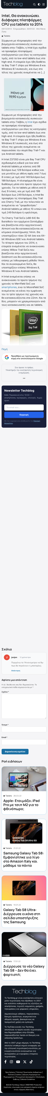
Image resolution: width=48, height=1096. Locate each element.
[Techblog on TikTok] (31, 1061)
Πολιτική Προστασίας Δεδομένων (29, 1072)
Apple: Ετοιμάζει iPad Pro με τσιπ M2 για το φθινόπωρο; (21, 804)
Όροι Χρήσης (10, 1072)
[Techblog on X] (24, 1061)
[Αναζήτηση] (34, 4)
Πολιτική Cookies (14, 1075)
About (22, 1085)
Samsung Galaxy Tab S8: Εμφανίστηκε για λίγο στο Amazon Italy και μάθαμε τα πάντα (23, 859)
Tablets (7, 36)
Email (4, 737)
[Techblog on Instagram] (11, 1061)
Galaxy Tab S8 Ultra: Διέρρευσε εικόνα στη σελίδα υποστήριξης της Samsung (21, 915)
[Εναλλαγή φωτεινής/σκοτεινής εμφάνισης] (39, 4)
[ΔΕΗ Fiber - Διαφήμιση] (24, 94)
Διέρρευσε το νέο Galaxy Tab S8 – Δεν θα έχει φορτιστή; (24, 970)
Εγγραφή (24, 414)
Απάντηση (15, 671)
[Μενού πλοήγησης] (43, 4)
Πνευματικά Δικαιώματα (25, 1077)
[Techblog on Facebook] (6, 1061)
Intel (29, 122)
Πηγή (5, 349)
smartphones (9, 287)
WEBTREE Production (34, 1085)
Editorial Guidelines (28, 1079)
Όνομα (5, 725)
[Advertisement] (24, 538)
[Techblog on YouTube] (18, 1061)
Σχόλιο (5, 692)
